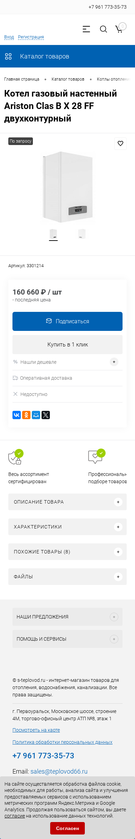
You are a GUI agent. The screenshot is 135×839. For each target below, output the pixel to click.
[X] (46, 415)
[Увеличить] (67, 187)
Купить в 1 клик (67, 344)
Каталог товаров (44, 56)
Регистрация (31, 36)
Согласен (67, 828)
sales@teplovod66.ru (59, 771)
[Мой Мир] (36, 415)
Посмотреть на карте (36, 730)
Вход (9, 36)
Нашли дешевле (38, 362)
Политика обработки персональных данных (62, 742)
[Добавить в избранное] (120, 143)
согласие (14, 816)
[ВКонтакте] (16, 415)
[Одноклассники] (26, 415)
